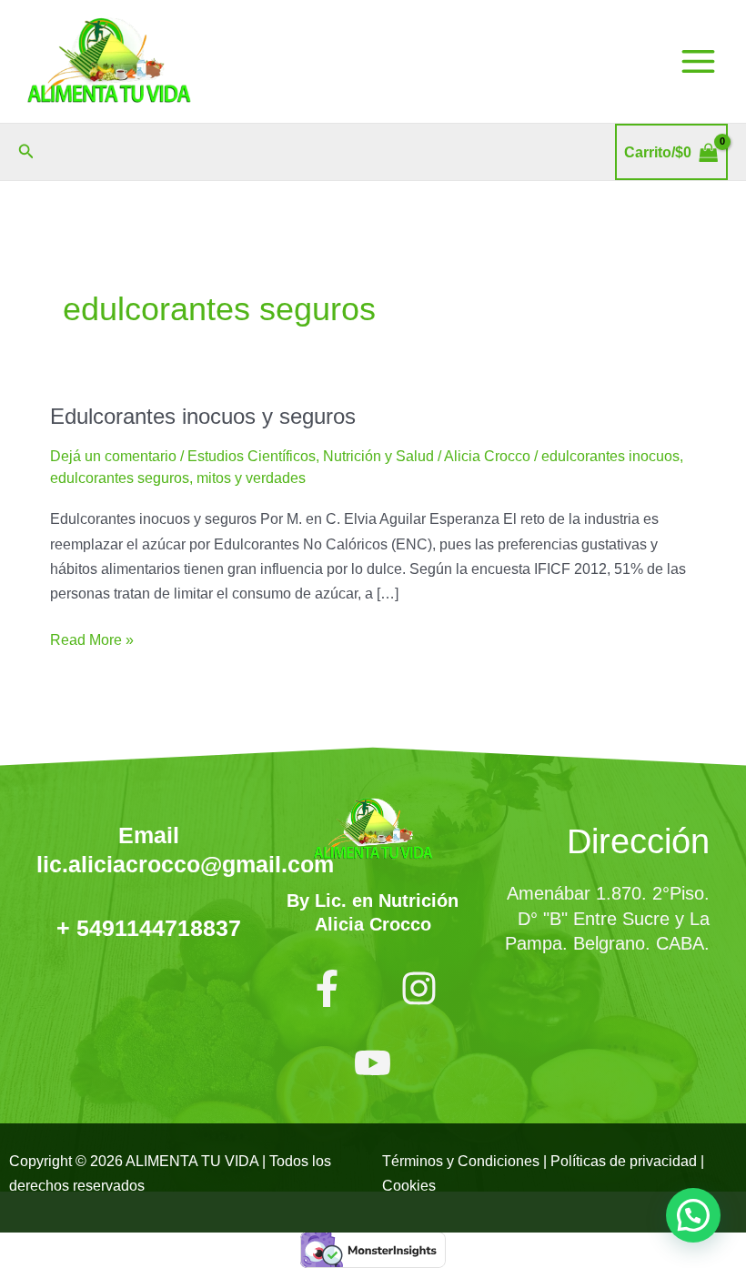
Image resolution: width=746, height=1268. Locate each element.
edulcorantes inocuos (610, 456)
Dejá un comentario (113, 456)
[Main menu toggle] (698, 62)
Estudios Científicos (251, 456)
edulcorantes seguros (119, 477)
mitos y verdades (251, 477)
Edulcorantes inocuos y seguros (203, 416)
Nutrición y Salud (378, 456)
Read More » (92, 638)
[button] (26, 152)
